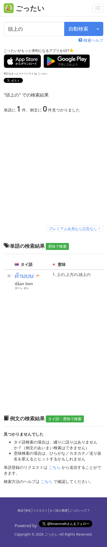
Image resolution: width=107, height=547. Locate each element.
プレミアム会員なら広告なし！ (75, 228)
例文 (28, 510)
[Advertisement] (53, 170)
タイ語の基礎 (58, 510)
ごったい (51, 534)
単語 (20, 510)
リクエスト (40, 510)
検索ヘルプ (92, 40)
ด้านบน (24, 276)
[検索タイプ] (97, 29)
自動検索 (78, 28)
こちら (54, 467)
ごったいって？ (79, 510)
